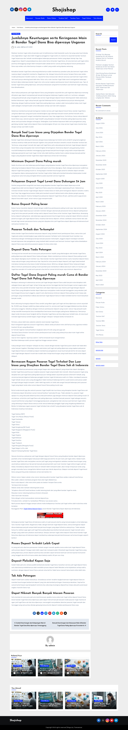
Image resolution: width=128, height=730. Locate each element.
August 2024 (100, 234)
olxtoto (98, 358)
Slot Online (99, 312)
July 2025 (99, 183)
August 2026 (100, 123)
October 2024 (100, 225)
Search (99, 34)
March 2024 (100, 257)
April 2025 (99, 197)
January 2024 (100, 266)
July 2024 (99, 238)
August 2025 (100, 179)
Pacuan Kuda (40, 18)
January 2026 (100, 155)
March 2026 (100, 146)
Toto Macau (98, 18)
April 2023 (99, 280)
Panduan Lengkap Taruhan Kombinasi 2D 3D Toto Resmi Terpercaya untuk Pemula (105, 67)
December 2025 (101, 160)
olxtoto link (99, 350)
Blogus (69, 727)
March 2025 (100, 202)
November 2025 (101, 165)
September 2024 (101, 229)
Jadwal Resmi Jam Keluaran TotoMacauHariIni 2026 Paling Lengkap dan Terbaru (106, 96)
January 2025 (100, 211)
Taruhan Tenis (75, 18)
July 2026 (99, 128)
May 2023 (99, 275)
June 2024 (99, 243)
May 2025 (99, 192)
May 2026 (99, 137)
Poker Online (51, 18)
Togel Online (86, 18)
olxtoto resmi (100, 365)
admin (19, 47)
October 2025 (100, 169)
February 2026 (101, 151)
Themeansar (78, 727)
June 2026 (99, 132)
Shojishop (64, 10)
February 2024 (101, 262)
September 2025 (101, 174)
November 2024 (101, 220)
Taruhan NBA (100, 321)
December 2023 (101, 271)
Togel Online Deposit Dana (33, 509)
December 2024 (101, 215)
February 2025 (101, 206)
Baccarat (29, 18)
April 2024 (99, 252)
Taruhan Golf (63, 18)
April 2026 (99, 142)
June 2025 (99, 188)
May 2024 (99, 248)
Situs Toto (99, 342)
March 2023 (100, 285)
